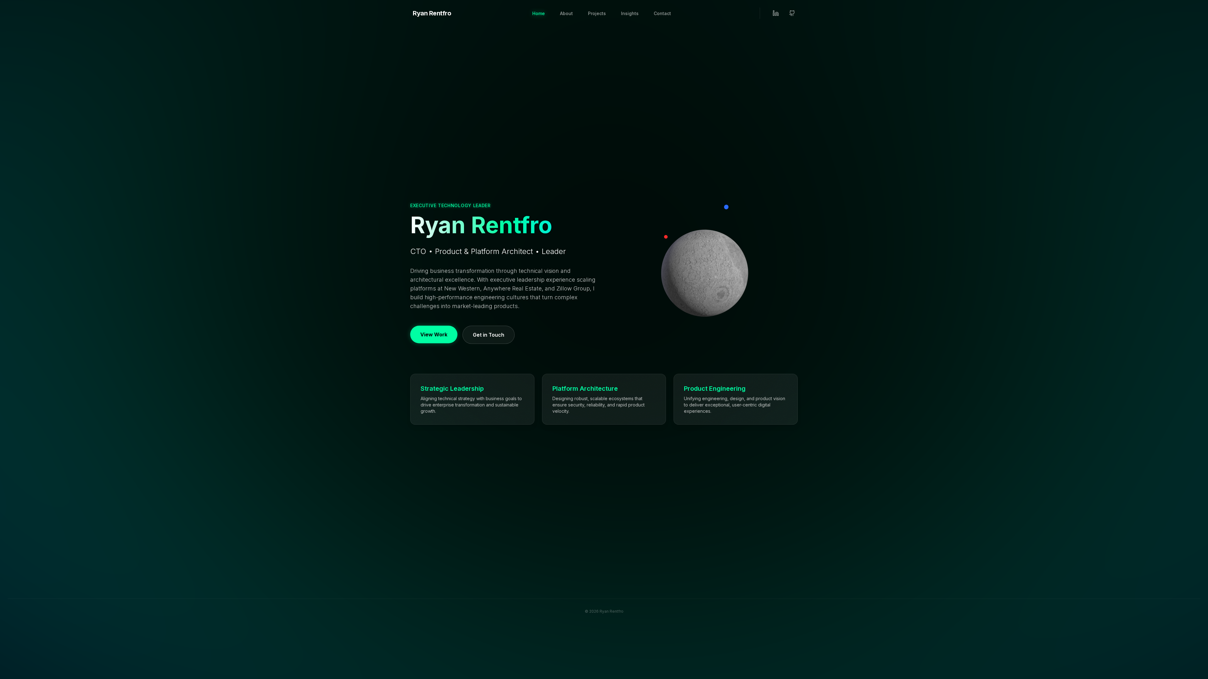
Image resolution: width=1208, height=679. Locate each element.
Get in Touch (488, 335)
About (566, 13)
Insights (630, 13)
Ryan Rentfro (432, 13)
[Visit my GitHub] (792, 13)
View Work (433, 334)
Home (538, 13)
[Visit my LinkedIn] (775, 13)
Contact (662, 13)
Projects (597, 13)
